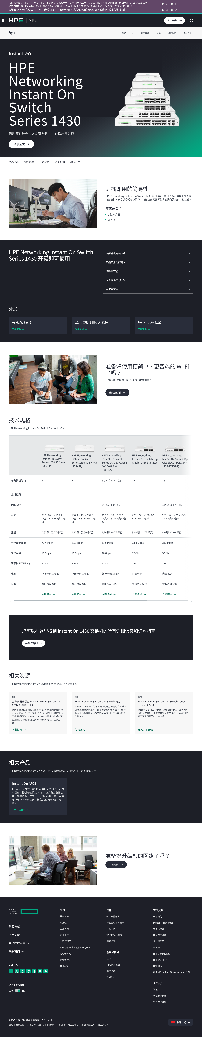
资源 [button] (159, 32)
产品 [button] (132, 32)
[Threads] (28, 971)
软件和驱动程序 (114, 935)
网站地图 (51, 1024)
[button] (4, 20)
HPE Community (161, 953)
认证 (155, 989)
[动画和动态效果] (17, 990)
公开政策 (64, 966)
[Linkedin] (11, 971)
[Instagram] (22, 971)
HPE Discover (113, 964)
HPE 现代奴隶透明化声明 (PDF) (75, 947)
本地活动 (110, 970)
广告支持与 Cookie (35, 1024)
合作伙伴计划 (159, 1001)
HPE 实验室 (65, 941)
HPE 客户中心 (160, 959)
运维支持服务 (113, 916)
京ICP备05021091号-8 (68, 1024)
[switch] (16, 991)
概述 (124, 32)
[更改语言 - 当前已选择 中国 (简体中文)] (191, 20)
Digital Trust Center (163, 922)
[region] (101, 713)
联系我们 (157, 916)
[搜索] (29, 20)
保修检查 (110, 941)
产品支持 (110, 928)
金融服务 (157, 947)
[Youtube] (40, 971)
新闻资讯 (110, 977)
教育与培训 (158, 928)
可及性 (63, 922)
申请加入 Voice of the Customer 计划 (171, 972)
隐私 (11, 1024)
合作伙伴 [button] (172, 32)
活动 (108, 958)
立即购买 (187, 32)
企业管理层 (65, 959)
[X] (17, 971)
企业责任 (64, 935)
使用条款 (20, 1024)
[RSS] (45, 971)
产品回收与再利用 (115, 922)
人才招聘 (64, 928)
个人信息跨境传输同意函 (84, 9)
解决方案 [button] (145, 32)
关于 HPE (64, 916)
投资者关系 (65, 953)
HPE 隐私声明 (110, 5)
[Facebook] (34, 971)
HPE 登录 (157, 966)
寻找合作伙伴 (159, 995)
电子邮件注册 (159, 935)
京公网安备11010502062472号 (94, 1024)
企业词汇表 (158, 941)
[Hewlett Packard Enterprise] (16, 20)
